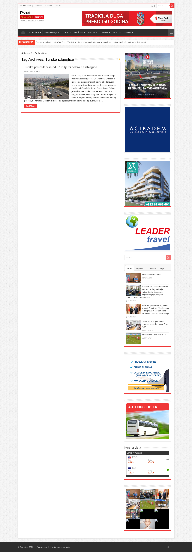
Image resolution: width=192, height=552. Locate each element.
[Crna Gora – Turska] (32, 15)
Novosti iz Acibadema (151, 274)
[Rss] (152, 6)
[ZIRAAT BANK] (127, 18)
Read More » (30, 106)
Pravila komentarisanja (60, 547)
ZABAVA (91, 32)
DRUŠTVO (78, 32)
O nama (48, 6)
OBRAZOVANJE (50, 32)
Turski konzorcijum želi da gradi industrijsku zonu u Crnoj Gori (155, 324)
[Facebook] (154, 6)
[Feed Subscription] (119, 59)
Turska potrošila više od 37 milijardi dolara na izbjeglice (60, 67)
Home (23, 32)
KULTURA (66, 32)
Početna (39, 6)
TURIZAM (104, 32)
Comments (151, 268)
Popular (139, 268)
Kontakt (58, 6)
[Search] (172, 5)
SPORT (116, 32)
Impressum (42, 547)
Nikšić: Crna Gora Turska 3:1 (154, 335)
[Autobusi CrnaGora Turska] (147, 421)
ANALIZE (127, 32)
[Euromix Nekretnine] (147, 183)
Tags (162, 268)
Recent (129, 268)
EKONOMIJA (34, 32)
